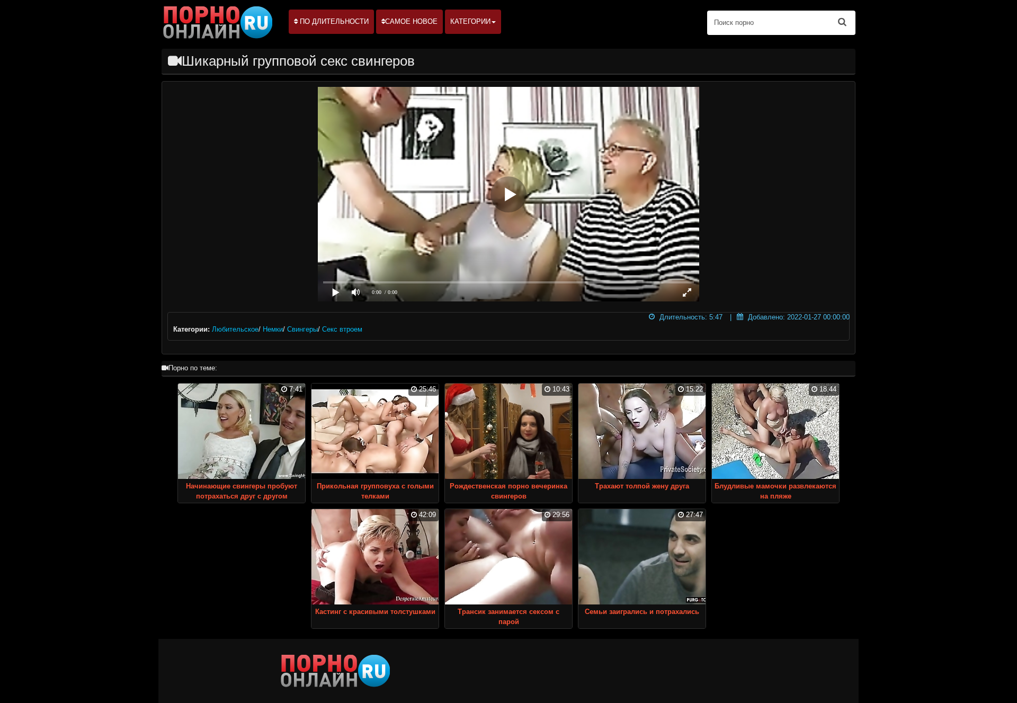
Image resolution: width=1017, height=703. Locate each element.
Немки (273, 329)
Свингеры (302, 329)
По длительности (333, 21)
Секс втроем (342, 329)
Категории (470, 21)
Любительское (235, 329)
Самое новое (411, 21)
